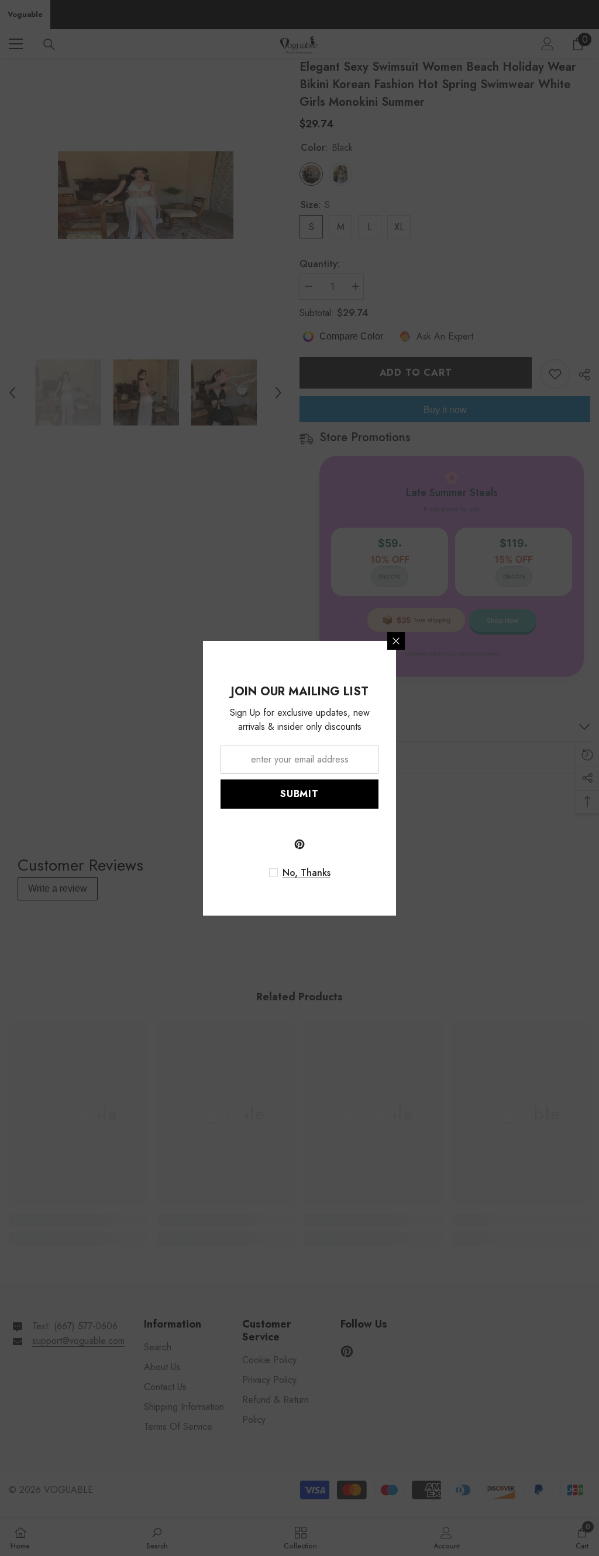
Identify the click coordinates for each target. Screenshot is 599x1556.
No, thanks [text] (307, 873)
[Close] (396, 641)
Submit (299, 793)
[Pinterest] (299, 844)
